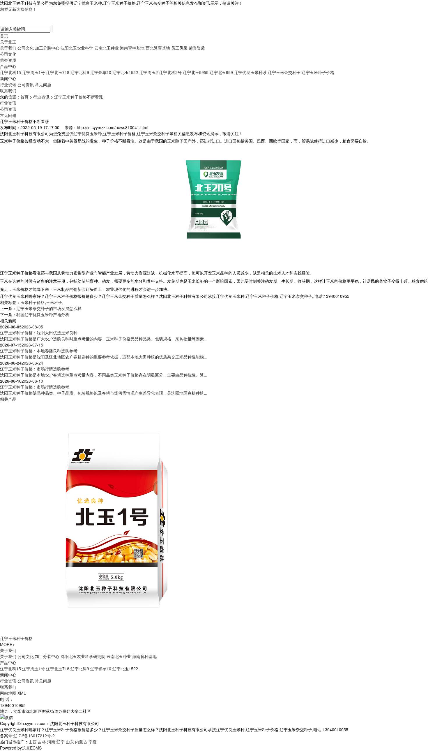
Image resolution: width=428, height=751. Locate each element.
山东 (70, 742)
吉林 (42, 742)
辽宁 (60, 742)
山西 (33, 742)
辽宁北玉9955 (195, 72)
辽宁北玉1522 (125, 72)
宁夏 (93, 742)
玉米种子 (54, 302)
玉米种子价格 (32, 302)
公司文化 (25, 48)
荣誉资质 (197, 48)
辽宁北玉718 (57, 72)
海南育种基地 (132, 48)
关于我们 (8, 48)
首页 (4, 35)
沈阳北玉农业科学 (77, 48)
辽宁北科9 (79, 72)
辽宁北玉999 (221, 72)
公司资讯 (25, 84)
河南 (51, 742)
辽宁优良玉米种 (87, 3)
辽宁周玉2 (148, 72)
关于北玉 (8, 42)
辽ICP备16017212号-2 (34, 735)
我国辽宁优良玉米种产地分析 (42, 314)
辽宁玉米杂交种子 (284, 72)
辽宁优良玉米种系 (250, 72)
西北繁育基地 (158, 48)
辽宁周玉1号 (33, 72)
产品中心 (8, 66)
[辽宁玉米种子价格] (116, 518)
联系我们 (8, 91)
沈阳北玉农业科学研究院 (83, 656)
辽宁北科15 (10, 72)
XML (21, 693)
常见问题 (43, 84)
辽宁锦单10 (100, 72)
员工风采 (179, 48)
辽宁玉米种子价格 (318, 72)
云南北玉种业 (106, 48)
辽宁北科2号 (170, 72)
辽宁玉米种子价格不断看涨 (78, 97)
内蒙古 (81, 742)
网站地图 (8, 693)
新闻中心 (8, 78)
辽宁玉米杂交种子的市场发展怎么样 (49, 308)
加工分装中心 (47, 48)
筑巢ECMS (32, 748)
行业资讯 (8, 84)
